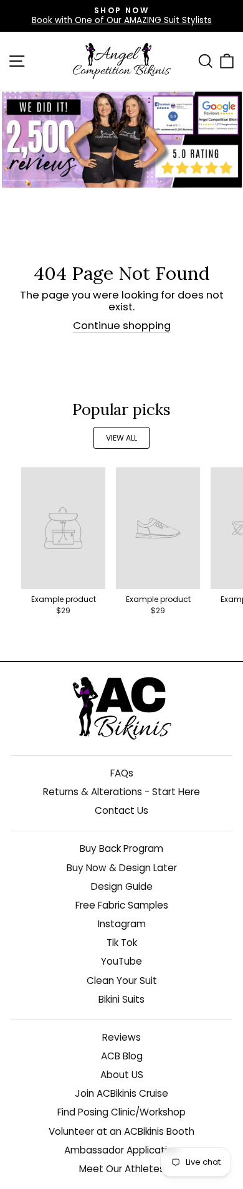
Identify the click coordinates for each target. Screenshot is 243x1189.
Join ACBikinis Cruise (121, 1093)
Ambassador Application (121, 1150)
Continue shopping (122, 326)
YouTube (121, 961)
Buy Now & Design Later (122, 867)
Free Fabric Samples (121, 905)
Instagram (122, 923)
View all (121, 437)
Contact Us (121, 810)
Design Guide (122, 886)
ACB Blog (122, 1055)
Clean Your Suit (122, 980)
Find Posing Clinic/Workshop (121, 1112)
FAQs (121, 773)
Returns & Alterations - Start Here (121, 791)
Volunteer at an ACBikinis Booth (121, 1131)
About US (121, 1074)
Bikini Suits (121, 999)
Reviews (121, 1037)
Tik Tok (122, 942)
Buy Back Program (121, 848)
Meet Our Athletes (121, 1168)
